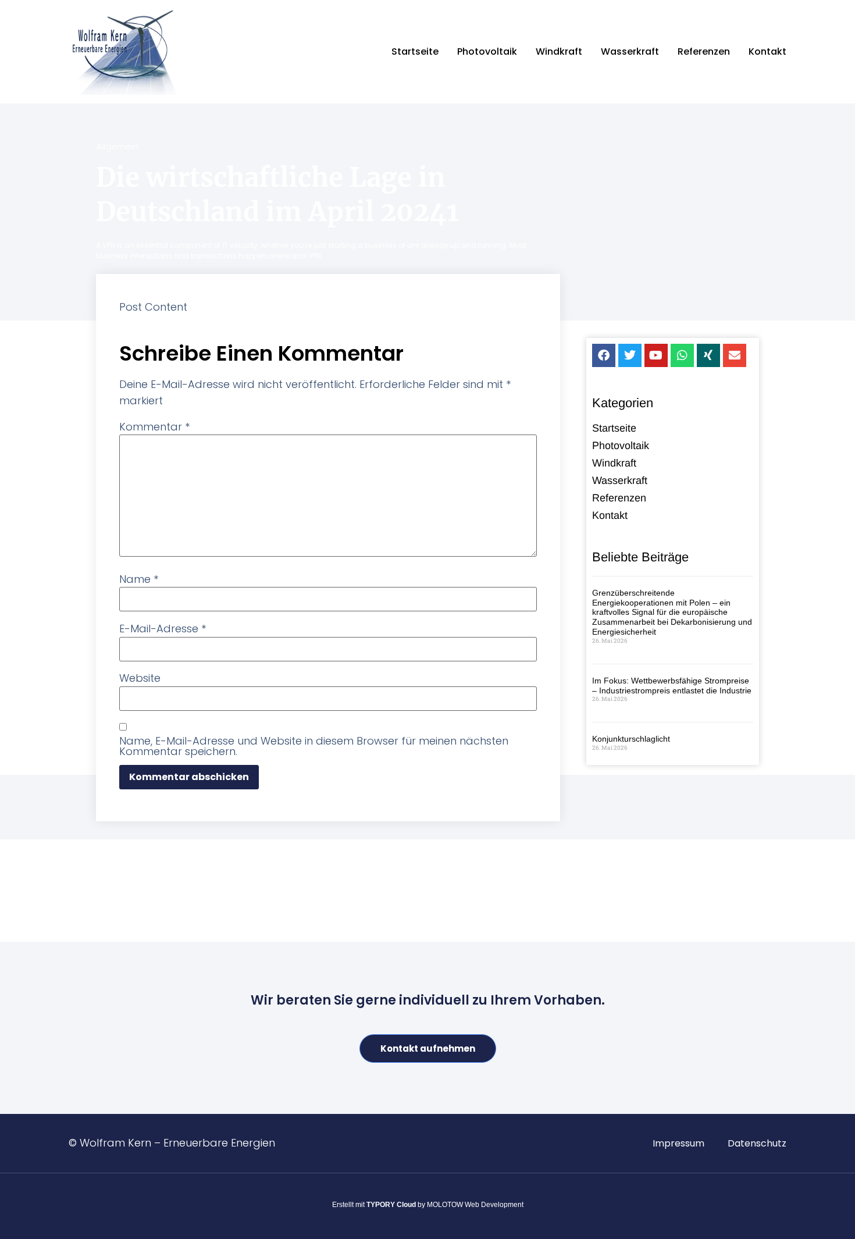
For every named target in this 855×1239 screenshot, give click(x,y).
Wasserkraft (630, 51)
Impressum (678, 1143)
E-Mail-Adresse (162, 629)
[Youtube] (656, 355)
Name (138, 579)
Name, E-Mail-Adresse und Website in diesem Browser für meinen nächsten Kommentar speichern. (313, 746)
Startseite (415, 51)
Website (140, 678)
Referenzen (704, 51)
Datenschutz (757, 1143)
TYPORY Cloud (391, 1205)
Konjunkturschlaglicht (631, 738)
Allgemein (117, 146)
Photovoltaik (487, 51)
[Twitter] (630, 355)
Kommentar (154, 427)
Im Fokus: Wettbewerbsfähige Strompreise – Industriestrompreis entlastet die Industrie (671, 685)
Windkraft (559, 51)
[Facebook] (603, 355)
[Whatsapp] (682, 355)
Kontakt (767, 51)
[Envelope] (734, 355)
